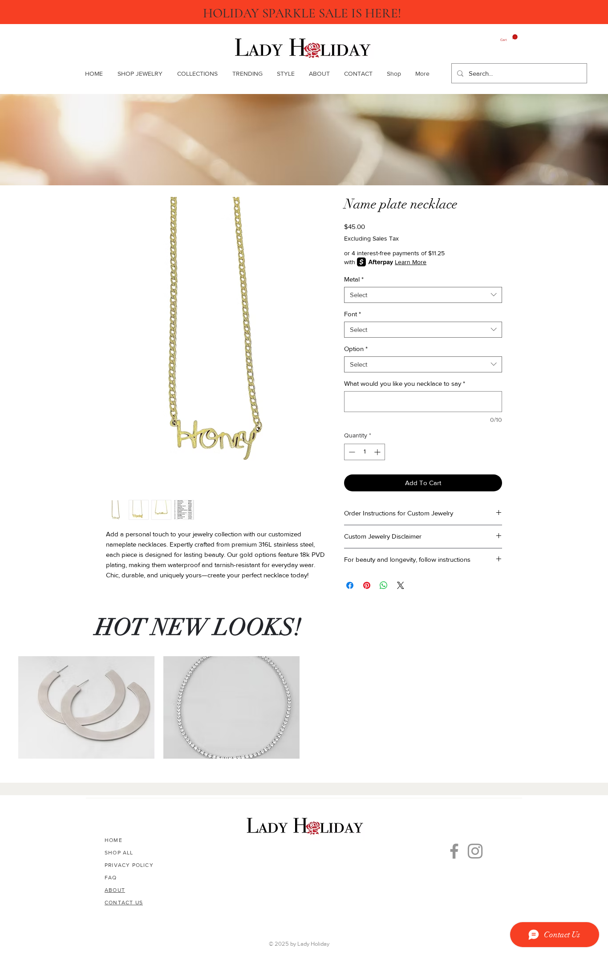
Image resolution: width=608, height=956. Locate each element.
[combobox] (423, 295)
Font (352, 314)
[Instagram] (475, 851)
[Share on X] (400, 585)
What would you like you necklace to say (404, 383)
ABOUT (115, 890)
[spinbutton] (365, 452)
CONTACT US (124, 902)
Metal (354, 279)
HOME (113, 840)
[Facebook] (454, 851)
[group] (304, 707)
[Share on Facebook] (350, 585)
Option (356, 348)
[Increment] (378, 452)
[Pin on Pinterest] (366, 585)
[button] (197, 73)
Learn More (410, 262)
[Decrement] (351, 452)
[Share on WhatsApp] (383, 585)
